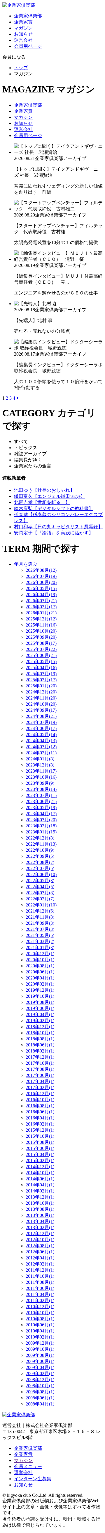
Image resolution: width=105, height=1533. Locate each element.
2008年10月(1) (40, 1385)
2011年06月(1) (40, 1288)
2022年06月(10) (41, 874)
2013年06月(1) (40, 1215)
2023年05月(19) (41, 807)
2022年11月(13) (41, 844)
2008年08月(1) (40, 1391)
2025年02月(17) (41, 679)
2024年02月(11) (41, 752)
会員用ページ (28, 46)
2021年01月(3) (40, 947)
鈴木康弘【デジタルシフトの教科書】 (53, 508)
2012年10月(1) (40, 1239)
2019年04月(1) (40, 1014)
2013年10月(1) (40, 1203)
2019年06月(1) (40, 1008)
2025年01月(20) (41, 685)
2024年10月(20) (41, 704)
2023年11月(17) (41, 771)
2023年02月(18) (41, 825)
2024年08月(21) (41, 716)
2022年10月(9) (40, 850)
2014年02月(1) (40, 1190)
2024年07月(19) (41, 722)
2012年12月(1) (40, 1233)
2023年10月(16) (41, 777)
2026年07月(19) (41, 576)
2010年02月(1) (40, 1336)
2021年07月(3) (40, 929)
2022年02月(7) (40, 898)
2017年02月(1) (40, 1087)
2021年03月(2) (40, 941)
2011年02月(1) (40, 1300)
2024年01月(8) (40, 758)
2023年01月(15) (41, 831)
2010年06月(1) (40, 1324)
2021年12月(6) (40, 910)
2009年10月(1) (40, 1349)
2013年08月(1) (40, 1209)
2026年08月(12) (41, 570)
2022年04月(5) (40, 886)
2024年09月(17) (41, 710)
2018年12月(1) (40, 1026)
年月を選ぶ (25, 564)
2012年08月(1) (40, 1245)
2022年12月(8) (40, 837)
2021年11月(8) (40, 917)
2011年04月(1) (40, 1294)
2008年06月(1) (40, 1397)
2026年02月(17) (41, 606)
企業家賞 (23, 21)
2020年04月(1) (40, 977)
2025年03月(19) (41, 673)
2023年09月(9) (40, 783)
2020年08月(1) (40, 965)
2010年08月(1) (40, 1318)
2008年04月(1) (40, 1403)
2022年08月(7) (40, 862)
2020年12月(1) (40, 953)
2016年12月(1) (40, 1093)
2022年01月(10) (41, 904)
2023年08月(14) (41, 789)
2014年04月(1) (40, 1184)
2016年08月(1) (40, 1105)
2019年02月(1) (40, 1020)
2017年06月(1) (40, 1075)
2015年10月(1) (40, 1136)
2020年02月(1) (40, 984)
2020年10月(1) (40, 959)
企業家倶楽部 (28, 15)
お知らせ (23, 34)
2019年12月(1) (40, 990)
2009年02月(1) (40, 1373)
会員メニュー (28, 1466)
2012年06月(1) (40, 1251)
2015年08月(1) (40, 1142)
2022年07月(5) (40, 868)
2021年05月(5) (40, 935)
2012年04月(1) (40, 1257)
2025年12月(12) (41, 618)
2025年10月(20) (41, 631)
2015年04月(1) (40, 1154)
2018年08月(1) (40, 1038)
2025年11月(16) (41, 624)
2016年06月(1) (40, 1111)
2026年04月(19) (41, 594)
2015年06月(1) (40, 1148)
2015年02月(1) (40, 1160)
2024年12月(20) (41, 691)
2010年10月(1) (40, 1312)
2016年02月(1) (40, 1123)
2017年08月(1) (40, 1069)
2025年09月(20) (41, 637)
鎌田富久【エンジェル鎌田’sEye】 (49, 496)
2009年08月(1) (40, 1355)
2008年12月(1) (40, 1379)
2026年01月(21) (41, 612)
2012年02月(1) (40, 1263)
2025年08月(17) (41, 643)
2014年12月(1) (40, 1166)
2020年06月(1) (40, 971)
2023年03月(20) (41, 819)
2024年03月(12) (41, 746)
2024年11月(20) (41, 698)
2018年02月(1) (40, 1050)
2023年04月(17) (41, 813)
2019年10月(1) (40, 996)
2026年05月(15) (41, 588)
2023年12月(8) (40, 764)
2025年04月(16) (41, 667)
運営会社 (23, 40)
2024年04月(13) (41, 740)
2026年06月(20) (41, 582)
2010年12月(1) (40, 1306)
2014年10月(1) (40, 1172)
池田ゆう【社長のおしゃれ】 (44, 490)
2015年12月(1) (40, 1130)
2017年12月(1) (40, 1057)
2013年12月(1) (40, 1197)
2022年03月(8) (40, 892)
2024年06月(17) (41, 728)
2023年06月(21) (41, 801)
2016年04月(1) (40, 1117)
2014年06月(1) (40, 1178)
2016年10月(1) (40, 1099)
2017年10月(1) (40, 1063)
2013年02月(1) (40, 1227)
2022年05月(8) (40, 880)
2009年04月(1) (40, 1367)
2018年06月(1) (40, 1044)
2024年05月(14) (41, 734)
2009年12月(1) (40, 1343)
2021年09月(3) (40, 923)
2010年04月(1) (40, 1330)
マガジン (23, 28)
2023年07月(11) (41, 795)
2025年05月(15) (41, 661)
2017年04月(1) (40, 1081)
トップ (21, 67)
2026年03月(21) (41, 600)
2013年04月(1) (40, 1221)
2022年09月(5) (40, 856)
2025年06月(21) (41, 655)
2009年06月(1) (40, 1361)
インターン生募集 (32, 1478)
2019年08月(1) (40, 1002)
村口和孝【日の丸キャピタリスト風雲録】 (58, 526)
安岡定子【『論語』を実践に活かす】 (53, 532)
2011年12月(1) (40, 1270)
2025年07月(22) (41, 649)
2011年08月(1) (40, 1282)
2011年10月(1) (40, 1276)
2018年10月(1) (40, 1032)
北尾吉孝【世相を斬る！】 (42, 502)
